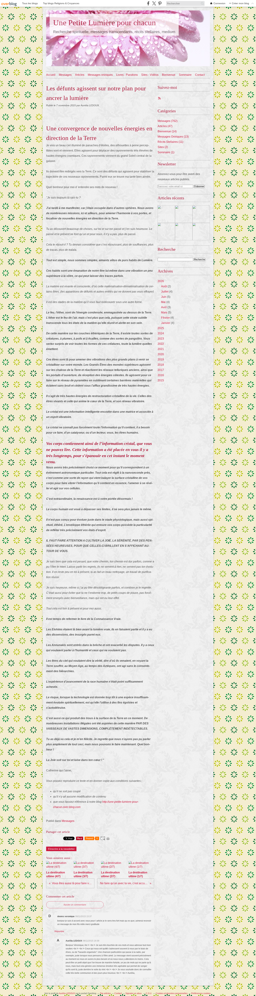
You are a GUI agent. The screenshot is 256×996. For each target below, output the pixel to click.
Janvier (165, 322)
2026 (161, 281)
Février (165, 317)
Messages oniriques (100, 74)
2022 (161, 343)
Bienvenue (168, 74)
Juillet (164, 291)
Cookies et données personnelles (172, 993)
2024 (161, 333)
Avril (164, 307)
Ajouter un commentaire (75, 905)
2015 (161, 380)
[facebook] (148, 3)
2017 (161, 369)
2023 (161, 338)
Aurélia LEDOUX (67, 993)
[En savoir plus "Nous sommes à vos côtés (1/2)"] (201, 231)
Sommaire (185, 74)
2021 (161, 349)
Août (164, 286)
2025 (161, 328)
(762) (167, 120)
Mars (164, 312)
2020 (161, 354)
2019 (161, 359)
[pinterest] (160, 3)
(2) (163, 147)
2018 (161, 364)
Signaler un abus (133, 993)
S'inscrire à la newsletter (61, 848)
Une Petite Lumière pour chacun (104, 22)
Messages (65, 74)
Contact (200, 74)
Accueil (50, 74)
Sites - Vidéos (149, 74)
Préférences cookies (201, 993)
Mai (163, 302)
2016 (161, 375)
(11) (170, 141)
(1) (166, 152)
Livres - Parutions (127, 74)
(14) (167, 131)
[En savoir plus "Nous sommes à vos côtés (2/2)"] (183, 231)
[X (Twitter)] (154, 3)
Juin (163, 296)
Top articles (105, 993)
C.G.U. (149, 993)
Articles (79, 74)
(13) (173, 136)
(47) (165, 126)
